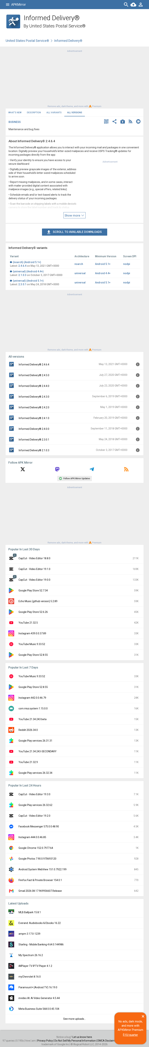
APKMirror (18, 4)
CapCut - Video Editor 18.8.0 (34, 558)
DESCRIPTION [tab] (34, 112)
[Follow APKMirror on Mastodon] (57, 470)
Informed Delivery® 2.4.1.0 (34, 418)
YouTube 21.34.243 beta (33, 719)
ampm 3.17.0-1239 (29, 933)
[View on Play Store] (122, 122)
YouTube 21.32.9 (28, 762)
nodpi (126, 264)
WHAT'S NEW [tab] (14, 112)
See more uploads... (74, 1018)
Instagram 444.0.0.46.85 (32, 837)
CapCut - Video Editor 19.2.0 (34, 815)
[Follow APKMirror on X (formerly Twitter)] (23, 470)
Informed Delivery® (68, 41)
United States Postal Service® (57, 26)
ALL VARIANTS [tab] (54, 112)
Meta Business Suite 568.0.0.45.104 (39, 1008)
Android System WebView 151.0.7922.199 (43, 869)
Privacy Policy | (46, 1040)
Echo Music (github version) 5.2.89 (38, 601)
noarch (78, 264)
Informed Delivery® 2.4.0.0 (34, 428)
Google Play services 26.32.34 (35, 772)
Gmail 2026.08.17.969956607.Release (40, 890)
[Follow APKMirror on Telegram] (92, 470)
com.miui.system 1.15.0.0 (33, 708)
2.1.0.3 (22, 275)
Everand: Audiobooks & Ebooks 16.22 (40, 923)
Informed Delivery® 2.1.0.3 (34, 450)
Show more (73, 215)
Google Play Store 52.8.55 (33, 654)
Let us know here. (82, 1037)
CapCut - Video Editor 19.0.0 (34, 579)
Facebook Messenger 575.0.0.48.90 (39, 826)
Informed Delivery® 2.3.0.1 (34, 439)
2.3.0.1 (22, 284)
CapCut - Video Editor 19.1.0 (34, 569)
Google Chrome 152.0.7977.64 (36, 847)
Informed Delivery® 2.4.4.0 (34, 386)
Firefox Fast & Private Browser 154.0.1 (40, 880)
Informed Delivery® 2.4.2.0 (34, 407)
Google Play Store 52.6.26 (33, 611)
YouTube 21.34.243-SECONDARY (38, 751)
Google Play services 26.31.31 (35, 740)
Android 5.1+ (102, 264)
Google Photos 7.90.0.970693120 (37, 858)
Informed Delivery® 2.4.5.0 (34, 375)
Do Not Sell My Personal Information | (76, 1040)
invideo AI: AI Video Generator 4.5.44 (39, 998)
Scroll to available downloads (77, 232)
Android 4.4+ (102, 273)
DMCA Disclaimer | (108, 1040)
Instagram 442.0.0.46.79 (32, 697)
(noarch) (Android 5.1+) (27, 262)
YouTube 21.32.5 (28, 622)
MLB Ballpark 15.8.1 (30, 912)
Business (15, 122)
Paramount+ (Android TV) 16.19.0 (38, 987)
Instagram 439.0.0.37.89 (32, 633)
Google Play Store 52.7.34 (33, 590)
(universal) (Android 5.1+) (28, 280)
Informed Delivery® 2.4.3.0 (34, 396)
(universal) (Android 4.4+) (28, 271)
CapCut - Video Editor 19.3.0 (34, 794)
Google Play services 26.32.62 (35, 805)
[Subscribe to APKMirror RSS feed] (126, 470)
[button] (106, 122)
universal (80, 273)
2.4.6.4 (22, 265)
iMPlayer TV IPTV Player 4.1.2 (35, 965)
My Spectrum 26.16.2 (31, 955)
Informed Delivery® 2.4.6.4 (34, 364)
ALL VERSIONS (74, 112)
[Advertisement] (74, 78)
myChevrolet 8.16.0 (30, 976)
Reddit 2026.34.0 (28, 729)
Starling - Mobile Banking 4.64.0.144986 (41, 944)
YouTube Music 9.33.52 (32, 644)
